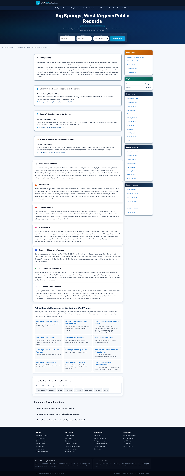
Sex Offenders (131, 110)
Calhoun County (36, 47)
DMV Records (131, 133)
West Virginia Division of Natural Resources (47, 351)
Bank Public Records (42, 451)
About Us (97, 435)
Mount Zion (88, 390)
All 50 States (130, 125)
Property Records (132, 72)
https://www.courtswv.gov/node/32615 (51, 127)
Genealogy (130, 129)
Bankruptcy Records (71, 443)
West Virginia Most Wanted (74, 337)
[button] (77, 408)
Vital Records (131, 114)
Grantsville (69, 390)
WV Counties (27, 47)
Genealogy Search (132, 193)
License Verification (71, 449)
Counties (20, 47)
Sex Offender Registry (129, 435)
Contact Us (97, 449)
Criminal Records (132, 68)
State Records (10, 47)
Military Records (132, 197)
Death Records (131, 137)
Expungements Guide (100, 443)
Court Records (131, 65)
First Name (67, 35)
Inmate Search (131, 106)
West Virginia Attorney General (76, 350)
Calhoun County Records (134, 61)
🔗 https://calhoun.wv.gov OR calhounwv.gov (51, 152)
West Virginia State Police (104, 337)
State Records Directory (101, 446)
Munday (98, 390)
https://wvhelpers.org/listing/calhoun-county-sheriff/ (55, 102)
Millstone (78, 390)
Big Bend (51, 390)
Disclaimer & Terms (128, 473)
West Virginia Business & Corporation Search (103, 363)
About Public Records (100, 438)
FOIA (128, 140)
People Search (69, 435)
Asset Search (131, 205)
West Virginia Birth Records (75, 362)
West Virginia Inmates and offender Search (107, 322)
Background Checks (133, 98)
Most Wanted (127, 441)
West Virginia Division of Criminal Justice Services (106, 351)
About (142, 473)
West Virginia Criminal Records (47, 321)
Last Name (84, 35)
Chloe (60, 390)
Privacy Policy (117, 473)
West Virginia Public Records (135, 57)
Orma (106, 390)
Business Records (132, 209)
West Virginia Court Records (46, 362)
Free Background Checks (72, 446)
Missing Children (132, 201)
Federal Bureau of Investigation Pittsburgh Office (76, 322)
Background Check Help (101, 441)
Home (4, 47)
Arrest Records (40, 443)
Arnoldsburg (41, 390)
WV (16, 47)
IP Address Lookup (70, 451)
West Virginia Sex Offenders (46, 337)
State (100, 35)
